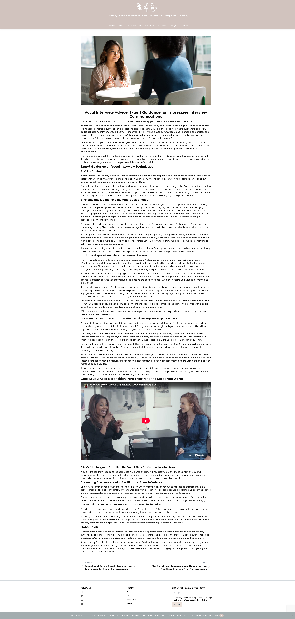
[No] (292, 615)
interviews (148, 131)
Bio (127, 596)
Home (128, 592)
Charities (129, 603)
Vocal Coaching (132, 599)
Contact (129, 607)
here (216, 615)
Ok (222, 615)
